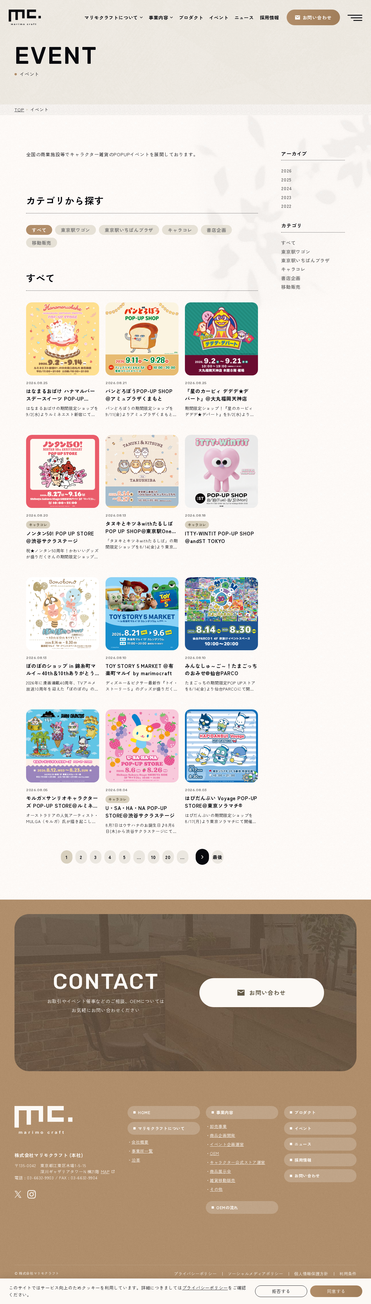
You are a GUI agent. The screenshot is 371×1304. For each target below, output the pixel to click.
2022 (286, 205)
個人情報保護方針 (311, 1273)
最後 (218, 856)
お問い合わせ (307, 1175)
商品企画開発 (222, 1135)
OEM (214, 1153)
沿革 (136, 1160)
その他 (216, 1189)
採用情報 (269, 17)
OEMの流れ (227, 1207)
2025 (286, 179)
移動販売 (41, 242)
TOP (19, 109)
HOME (144, 1112)
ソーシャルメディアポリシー (255, 1273)
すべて (39, 229)
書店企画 (216, 229)
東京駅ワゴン (75, 229)
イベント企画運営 (227, 1144)
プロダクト (191, 17)
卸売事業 (218, 1126)
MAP (105, 1171)
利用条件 (348, 1273)
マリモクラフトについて (111, 17)
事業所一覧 (142, 1151)
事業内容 (158, 17)
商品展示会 (220, 1171)
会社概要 (140, 1142)
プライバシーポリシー (195, 1273)
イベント (218, 17)
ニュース (244, 17)
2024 (286, 188)
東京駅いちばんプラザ (129, 229)
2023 (286, 197)
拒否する (281, 1291)
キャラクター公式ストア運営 (237, 1162)
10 (153, 856)
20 (168, 856)
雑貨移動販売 (222, 1180)
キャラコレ (180, 229)
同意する (336, 1291)
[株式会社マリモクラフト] (25, 17)
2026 (286, 170)
